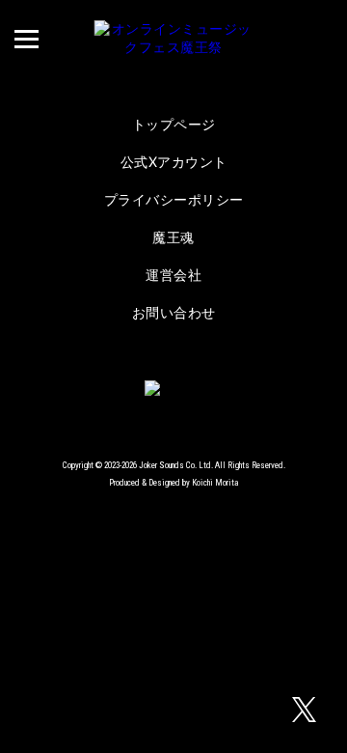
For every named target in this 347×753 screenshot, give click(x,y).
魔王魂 (173, 237)
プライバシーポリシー (174, 199)
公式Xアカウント (173, 161)
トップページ (174, 124)
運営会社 (173, 274)
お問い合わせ (174, 312)
